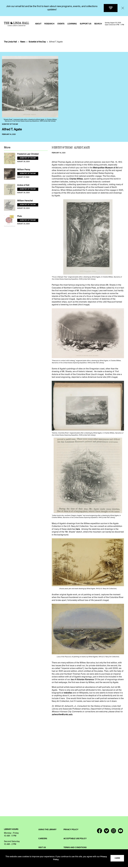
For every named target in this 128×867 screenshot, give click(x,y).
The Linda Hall (10, 42)
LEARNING (72, 24)
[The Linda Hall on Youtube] (121, 832)
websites (68, 693)
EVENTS (61, 24)
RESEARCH (49, 24)
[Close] (123, 8)
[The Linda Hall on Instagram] (113, 832)
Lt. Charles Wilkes (74, 179)
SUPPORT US (85, 24)
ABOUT (38, 24)
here (78, 529)
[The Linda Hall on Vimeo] (107, 832)
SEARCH (98, 24)
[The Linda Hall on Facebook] (99, 832)
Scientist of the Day (37, 42)
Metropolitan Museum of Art (105, 168)
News (22, 42)
